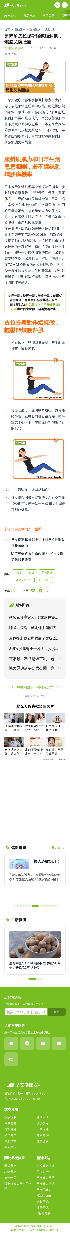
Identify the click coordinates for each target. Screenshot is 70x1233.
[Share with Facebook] (40, 590)
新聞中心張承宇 (13, 48)
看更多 (56, 847)
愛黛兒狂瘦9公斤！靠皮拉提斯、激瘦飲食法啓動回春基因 (32, 618)
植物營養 (43, 1141)
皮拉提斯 (50, 29)
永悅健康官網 (46, 1166)
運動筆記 (43, 1201)
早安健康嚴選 (46, 1178)
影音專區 (10, 1135)
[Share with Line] (33, 590)
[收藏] (14, 590)
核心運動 (44, 579)
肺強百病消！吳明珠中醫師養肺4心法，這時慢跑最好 (34, 629)
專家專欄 (43, 1135)
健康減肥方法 (23, 579)
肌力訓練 (47, 572)
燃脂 (18, 572)
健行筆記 (43, 1207)
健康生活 (43, 1117)
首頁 (7, 29)
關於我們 (10, 1166)
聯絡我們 (10, 1172)
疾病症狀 (10, 1117)
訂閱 (57, 1012)
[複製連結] (48, 590)
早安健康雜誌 (46, 1184)
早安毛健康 (44, 1190)
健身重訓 (35, 29)
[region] (35, 302)
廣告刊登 (10, 1178)
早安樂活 (10, 1147)
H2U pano (44, 1195)
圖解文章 (10, 1141)
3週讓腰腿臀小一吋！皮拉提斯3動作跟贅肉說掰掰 (35, 649)
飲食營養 (10, 1123)
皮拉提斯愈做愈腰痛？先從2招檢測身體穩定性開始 (33, 639)
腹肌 (31, 572)
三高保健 (43, 1129)
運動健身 (20, 29)
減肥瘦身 (43, 1123)
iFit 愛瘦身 (44, 1213)
